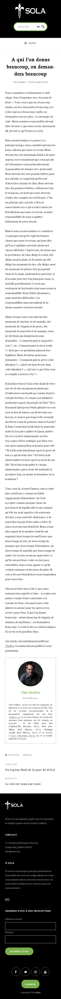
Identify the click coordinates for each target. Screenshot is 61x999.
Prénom (9, 932)
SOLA (38, 992)
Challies (9, 646)
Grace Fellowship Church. (23, 735)
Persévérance (13, 754)
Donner (30, 984)
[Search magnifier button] (43, 26)
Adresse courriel (13, 919)
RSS (7, 899)
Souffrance (27, 754)
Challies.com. (15, 716)
